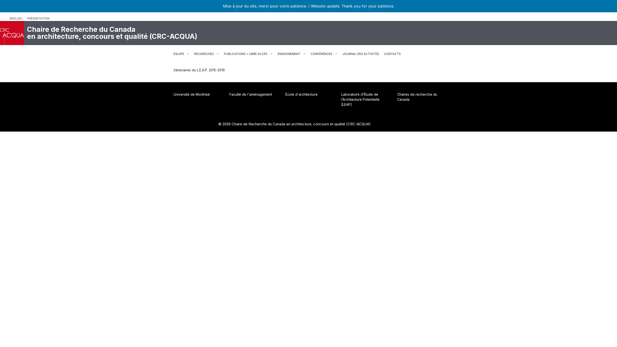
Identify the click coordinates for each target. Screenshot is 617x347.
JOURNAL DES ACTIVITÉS (360, 54)
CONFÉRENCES (321, 54)
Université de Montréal (192, 94)
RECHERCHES (204, 54)
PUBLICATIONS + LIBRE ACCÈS (246, 54)
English (16, 18)
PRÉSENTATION (38, 18)
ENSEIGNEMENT (289, 54)
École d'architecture (301, 94)
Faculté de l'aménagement (250, 94)
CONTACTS (392, 54)
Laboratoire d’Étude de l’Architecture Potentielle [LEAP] (360, 99)
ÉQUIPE (179, 54)
